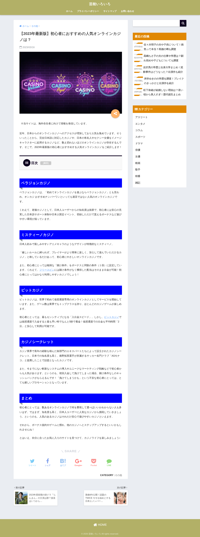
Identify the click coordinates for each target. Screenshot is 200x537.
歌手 (137, 169)
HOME (102, 524)
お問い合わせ (127, 11)
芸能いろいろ (100, 4)
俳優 (137, 150)
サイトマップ (110, 11)
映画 (137, 163)
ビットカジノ (111, 317)
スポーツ (140, 136)
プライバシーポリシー (88, 11)
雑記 (137, 182)
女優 (137, 156)
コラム (139, 130)
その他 (118, 475)
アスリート (141, 117)
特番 (137, 176)
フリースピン (46, 269)
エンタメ (140, 123)
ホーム (69, 11)
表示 (46, 163)
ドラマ (139, 143)
